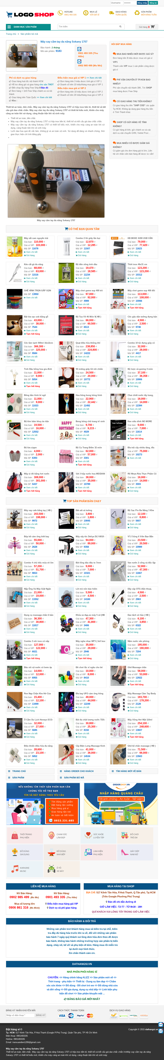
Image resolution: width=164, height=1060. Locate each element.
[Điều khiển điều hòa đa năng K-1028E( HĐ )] (14, 763)
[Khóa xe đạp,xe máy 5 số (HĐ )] (66, 633)
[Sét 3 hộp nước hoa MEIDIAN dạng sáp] (66, 491)
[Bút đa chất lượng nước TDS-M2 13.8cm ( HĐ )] (66, 737)
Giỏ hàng (30, 255)
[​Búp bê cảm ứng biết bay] (14, 554)
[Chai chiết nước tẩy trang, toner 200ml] (118, 413)
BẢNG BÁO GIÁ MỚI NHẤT (83, 999)
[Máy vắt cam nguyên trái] (14, 256)
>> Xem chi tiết (44, 97)
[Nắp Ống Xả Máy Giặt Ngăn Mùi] (14, 606)
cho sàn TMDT (46, 84)
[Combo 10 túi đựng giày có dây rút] (118, 360)
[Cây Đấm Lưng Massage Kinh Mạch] (66, 763)
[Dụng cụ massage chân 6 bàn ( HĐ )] (14, 633)
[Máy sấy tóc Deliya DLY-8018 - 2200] (66, 554)
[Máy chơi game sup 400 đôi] (118, 308)
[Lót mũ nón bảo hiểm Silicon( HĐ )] (66, 606)
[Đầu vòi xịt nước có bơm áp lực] (14, 685)
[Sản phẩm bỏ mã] (39, 34)
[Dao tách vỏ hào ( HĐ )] (118, 633)
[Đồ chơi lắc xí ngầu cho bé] (66, 685)
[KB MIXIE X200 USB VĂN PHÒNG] (118, 256)
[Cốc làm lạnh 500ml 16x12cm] (14, 360)
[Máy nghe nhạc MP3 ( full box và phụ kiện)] (66, 659)
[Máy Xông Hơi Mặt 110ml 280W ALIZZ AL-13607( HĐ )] (118, 737)
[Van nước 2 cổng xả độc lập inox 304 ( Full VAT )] (118, 580)
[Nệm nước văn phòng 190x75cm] (118, 659)
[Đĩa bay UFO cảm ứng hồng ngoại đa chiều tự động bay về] (66, 711)
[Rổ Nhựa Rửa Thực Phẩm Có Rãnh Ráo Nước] (118, 491)
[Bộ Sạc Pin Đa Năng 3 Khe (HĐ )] (118, 528)
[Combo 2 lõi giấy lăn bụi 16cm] (66, 256)
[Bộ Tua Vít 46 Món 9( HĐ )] (66, 334)
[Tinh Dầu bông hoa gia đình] (14, 387)
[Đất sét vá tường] (66, 528)
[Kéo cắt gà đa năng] (14, 282)
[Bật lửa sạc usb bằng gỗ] (14, 334)
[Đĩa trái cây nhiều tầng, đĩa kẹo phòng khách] (118, 465)
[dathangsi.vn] (30, 20)
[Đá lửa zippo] (14, 465)
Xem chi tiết (31, 252)
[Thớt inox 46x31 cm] (118, 282)
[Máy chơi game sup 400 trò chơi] (66, 308)
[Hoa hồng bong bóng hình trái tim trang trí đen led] (66, 413)
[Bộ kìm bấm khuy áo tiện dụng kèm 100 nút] (14, 439)
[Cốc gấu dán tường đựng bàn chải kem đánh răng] (118, 334)
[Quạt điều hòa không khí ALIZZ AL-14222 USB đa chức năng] (66, 360)
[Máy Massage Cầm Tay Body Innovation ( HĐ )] (118, 711)
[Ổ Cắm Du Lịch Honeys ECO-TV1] (14, 737)
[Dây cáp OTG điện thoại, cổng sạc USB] (118, 606)
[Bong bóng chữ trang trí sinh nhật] (66, 439)
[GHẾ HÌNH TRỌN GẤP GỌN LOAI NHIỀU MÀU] (14, 308)
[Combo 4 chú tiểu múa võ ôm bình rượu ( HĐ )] (14, 580)
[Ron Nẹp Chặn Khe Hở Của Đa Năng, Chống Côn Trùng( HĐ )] (14, 711)
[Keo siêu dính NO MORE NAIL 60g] (118, 439)
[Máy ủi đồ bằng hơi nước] (14, 491)
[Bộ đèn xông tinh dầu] (66, 282)
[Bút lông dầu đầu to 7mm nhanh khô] (66, 580)
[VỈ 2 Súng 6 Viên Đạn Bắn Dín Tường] (118, 554)
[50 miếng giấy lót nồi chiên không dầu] (66, 387)
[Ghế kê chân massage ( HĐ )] (118, 763)
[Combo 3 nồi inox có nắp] (14, 659)
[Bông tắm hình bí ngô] (14, 413)
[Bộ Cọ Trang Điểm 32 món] (66, 465)
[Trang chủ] (17, 34)
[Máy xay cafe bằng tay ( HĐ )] (14, 528)
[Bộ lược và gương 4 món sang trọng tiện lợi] (118, 387)
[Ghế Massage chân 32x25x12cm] (118, 685)
